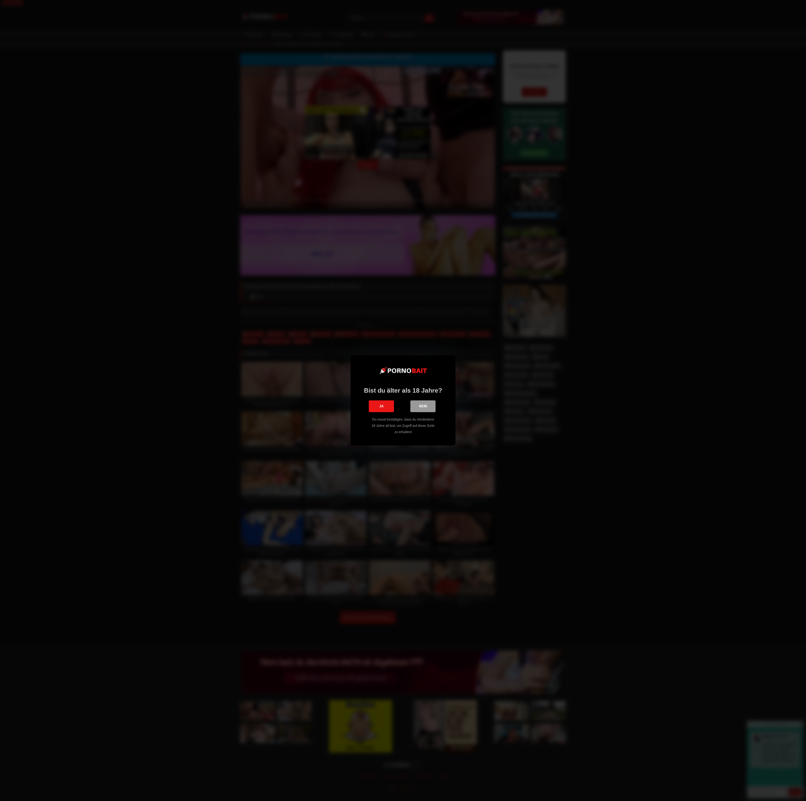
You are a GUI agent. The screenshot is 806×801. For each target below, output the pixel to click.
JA (381, 406)
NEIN (423, 406)
